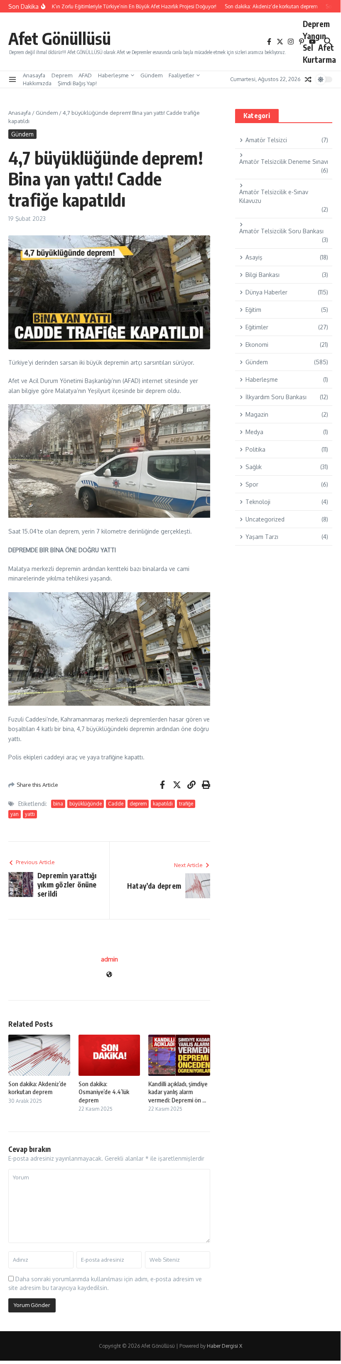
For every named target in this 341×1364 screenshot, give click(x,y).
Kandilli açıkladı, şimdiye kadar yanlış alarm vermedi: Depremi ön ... (178, 1092)
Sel (308, 47)
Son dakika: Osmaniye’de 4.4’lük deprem (104, 1092)
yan (14, 814)
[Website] (109, 975)
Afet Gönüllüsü (59, 38)
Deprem (316, 24)
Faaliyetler (181, 75)
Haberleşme (113, 75)
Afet (326, 47)
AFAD (85, 75)
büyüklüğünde (85, 804)
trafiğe (186, 804)
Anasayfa (34, 75)
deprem (138, 804)
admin (109, 959)
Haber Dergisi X (224, 1346)
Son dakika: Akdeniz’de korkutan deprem (37, 1088)
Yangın (314, 36)
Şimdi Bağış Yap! (77, 83)
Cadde (115, 804)
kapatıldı (163, 804)
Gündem (151, 75)
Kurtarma (319, 59)
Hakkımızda (37, 83)
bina (58, 804)
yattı (30, 814)
